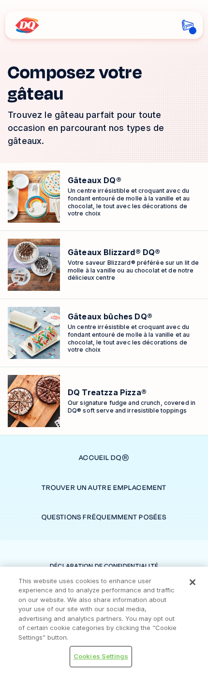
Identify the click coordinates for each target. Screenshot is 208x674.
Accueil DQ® (104, 458)
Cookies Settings (101, 656)
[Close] (192, 582)
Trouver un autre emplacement (104, 488)
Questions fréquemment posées (104, 517)
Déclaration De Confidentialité (104, 566)
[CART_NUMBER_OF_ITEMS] (188, 25)
